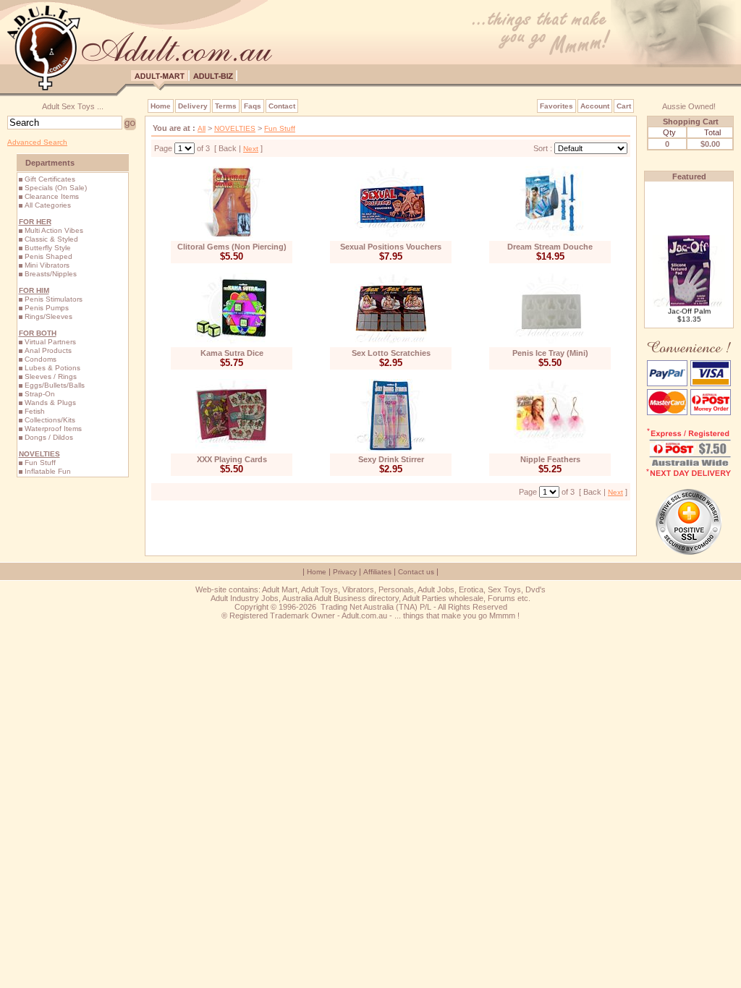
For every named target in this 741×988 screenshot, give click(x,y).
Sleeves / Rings (51, 376)
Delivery (193, 106)
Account (594, 106)
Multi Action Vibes (54, 230)
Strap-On (40, 394)
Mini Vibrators (47, 265)
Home (161, 106)
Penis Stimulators (53, 299)
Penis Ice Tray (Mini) (550, 353)
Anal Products (48, 350)
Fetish (35, 411)
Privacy (345, 572)
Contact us (416, 572)
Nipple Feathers (550, 459)
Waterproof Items (53, 429)
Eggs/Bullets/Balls (55, 385)
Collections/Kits (50, 420)
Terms (226, 106)
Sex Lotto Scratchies (391, 353)
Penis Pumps (47, 308)
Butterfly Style (48, 248)
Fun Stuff (40, 463)
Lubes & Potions (52, 368)
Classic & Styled (51, 239)
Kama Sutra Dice (231, 353)
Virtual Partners (50, 342)
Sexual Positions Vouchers (390, 246)
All (202, 128)
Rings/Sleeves (48, 316)
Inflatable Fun (48, 471)
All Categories (48, 205)
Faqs (252, 106)
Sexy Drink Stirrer (391, 459)
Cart (624, 106)
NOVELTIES (234, 128)
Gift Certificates (50, 179)
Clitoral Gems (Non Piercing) (232, 246)
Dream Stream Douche (550, 246)
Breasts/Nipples (51, 274)
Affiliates (377, 572)
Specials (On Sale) (56, 188)
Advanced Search (37, 142)
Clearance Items (52, 196)
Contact (281, 106)
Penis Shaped (48, 256)
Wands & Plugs (50, 402)
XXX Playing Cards (232, 459)
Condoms (40, 359)
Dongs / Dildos (49, 437)
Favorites (556, 106)
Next (250, 149)
